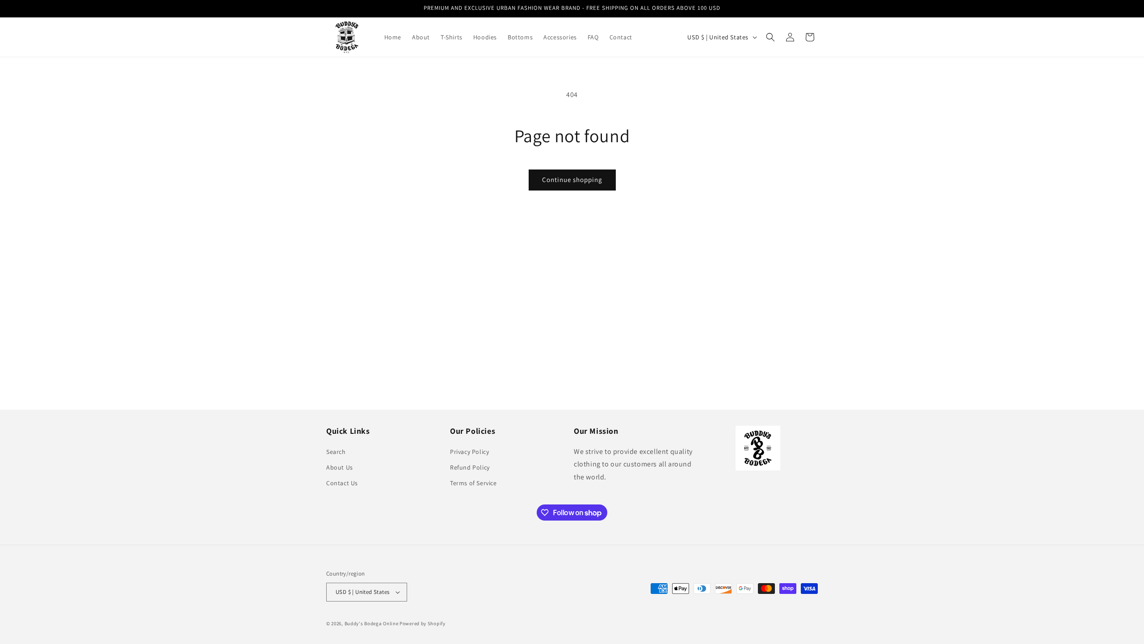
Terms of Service (473, 483)
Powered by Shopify (423, 623)
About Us (339, 467)
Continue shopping (572, 179)
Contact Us (342, 483)
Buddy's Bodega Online (372, 623)
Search (336, 452)
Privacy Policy (469, 452)
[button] (770, 37)
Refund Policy (470, 467)
